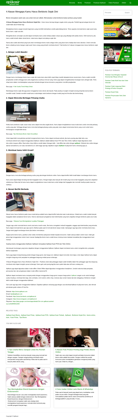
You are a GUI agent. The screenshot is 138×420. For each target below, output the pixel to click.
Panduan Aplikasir (100, 3)
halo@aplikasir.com (16, 294)
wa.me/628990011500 (13, 304)
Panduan (88, 3)
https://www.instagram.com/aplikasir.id (25, 299)
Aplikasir (62, 145)
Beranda (72, 3)
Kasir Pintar (14, 317)
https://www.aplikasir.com (19, 291)
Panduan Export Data (111, 92)
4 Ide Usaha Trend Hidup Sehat (23, 86)
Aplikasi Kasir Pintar (27, 315)
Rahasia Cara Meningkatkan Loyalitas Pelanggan (29, 221)
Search (127, 12)
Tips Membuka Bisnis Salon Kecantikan (25, 134)
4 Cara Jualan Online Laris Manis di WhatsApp (74, 389)
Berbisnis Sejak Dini (79, 315)
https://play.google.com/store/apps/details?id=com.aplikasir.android (33, 301)
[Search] (130, 2)
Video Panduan (114, 3)
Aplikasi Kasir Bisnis (13, 315)
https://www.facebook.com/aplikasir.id (24, 296)
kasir (7, 317)
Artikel (124, 3)
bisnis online (91, 315)
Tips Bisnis (23, 317)
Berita (80, 3)
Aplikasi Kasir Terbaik (56, 315)
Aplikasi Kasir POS (42, 315)
